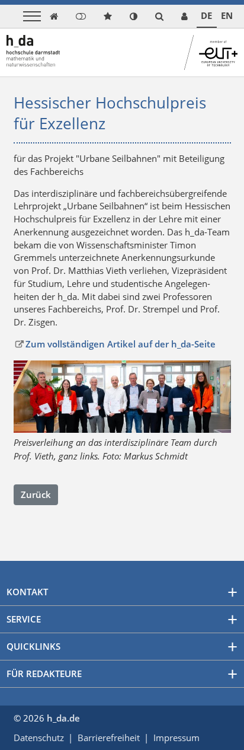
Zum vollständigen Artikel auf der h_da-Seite (120, 344)
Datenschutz (39, 737)
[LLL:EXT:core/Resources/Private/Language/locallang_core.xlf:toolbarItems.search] (159, 16)
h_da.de (63, 718)
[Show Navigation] (32, 16)
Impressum (176, 737)
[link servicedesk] (184, 16)
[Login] (81, 16)
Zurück (36, 494)
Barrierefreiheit (109, 737)
